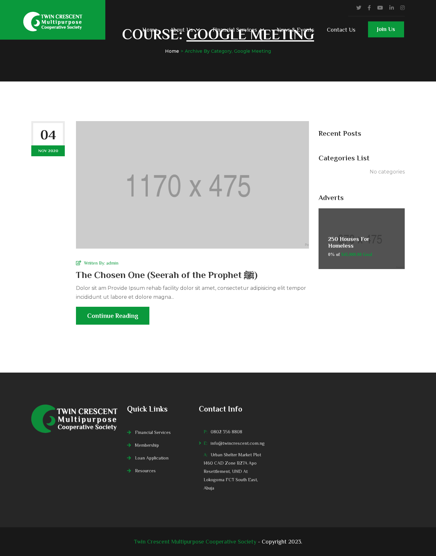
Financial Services (235, 30)
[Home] (74, 419)
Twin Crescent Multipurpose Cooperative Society (195, 541)
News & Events (295, 30)
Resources (145, 470)
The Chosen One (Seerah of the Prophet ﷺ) (167, 274)
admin (112, 263)
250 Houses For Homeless (348, 242)
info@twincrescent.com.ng (238, 443)
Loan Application (152, 457)
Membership (147, 445)
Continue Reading (112, 315)
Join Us (386, 29)
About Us (181, 30)
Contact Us (341, 30)
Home (149, 30)
